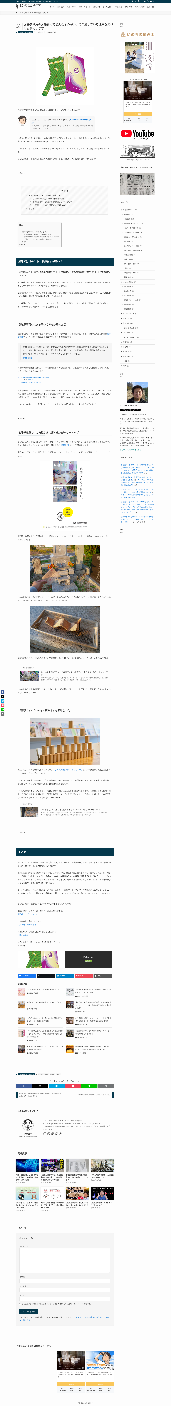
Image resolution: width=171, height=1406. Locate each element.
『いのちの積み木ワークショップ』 (68, 770)
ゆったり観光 (129, 282)
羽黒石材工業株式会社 (27, 925)
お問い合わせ (23, 935)
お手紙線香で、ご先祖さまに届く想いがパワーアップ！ (53, 202)
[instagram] (138, 1)
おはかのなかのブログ (29, 7)
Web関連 (128, 214)
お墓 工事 (129, 219)
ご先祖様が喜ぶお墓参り (25, 32)
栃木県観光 (129, 295)
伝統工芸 (127, 318)
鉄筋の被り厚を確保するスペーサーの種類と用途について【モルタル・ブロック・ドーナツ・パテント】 (137, 519)
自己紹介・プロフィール (28, 914)
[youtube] (144, 1)
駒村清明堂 (27, 358)
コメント (23, 1246)
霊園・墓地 (129, 277)
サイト (21, 1295)
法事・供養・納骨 (131, 264)
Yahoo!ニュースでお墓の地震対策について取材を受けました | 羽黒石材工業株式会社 (137, 482)
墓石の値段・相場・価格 (134, 250)
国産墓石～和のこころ (133, 237)
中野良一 (28, 1134)
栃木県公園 (129, 291)
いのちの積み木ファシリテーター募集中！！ (43, 989)
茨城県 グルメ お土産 (132, 300)
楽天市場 (24, 382)
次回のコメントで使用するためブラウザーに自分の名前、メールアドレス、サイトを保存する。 (57, 1304)
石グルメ (127, 352)
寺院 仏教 (128, 332)
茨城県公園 (129, 304)
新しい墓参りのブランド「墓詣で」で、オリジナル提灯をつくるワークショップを (74, 673)
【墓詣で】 (65, 445)
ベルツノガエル (130, 314)
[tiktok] (141, 1)
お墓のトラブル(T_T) (132, 228)
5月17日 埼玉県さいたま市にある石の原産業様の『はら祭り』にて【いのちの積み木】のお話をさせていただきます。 (45, 1034)
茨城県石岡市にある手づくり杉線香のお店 (48, 199)
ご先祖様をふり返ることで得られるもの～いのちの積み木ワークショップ (71, 810)
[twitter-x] (135, 1)
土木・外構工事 (131, 328)
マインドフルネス (131, 337)
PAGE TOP (165, 1362)
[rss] (147, 1)
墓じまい (128, 241)
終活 (126, 366)
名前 (22, 1277)
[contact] (150, 1)
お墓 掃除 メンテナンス (133, 223)
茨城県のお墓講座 (131, 273)
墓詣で (59, 1074)
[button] (24, 1086)
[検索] (153, 1)
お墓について (130, 210)
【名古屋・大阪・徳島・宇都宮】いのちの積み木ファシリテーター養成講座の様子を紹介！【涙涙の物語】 (93, 1005)
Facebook (74, 120)
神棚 (126, 361)
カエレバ (30, 379)
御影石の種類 (130, 259)
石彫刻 (127, 268)
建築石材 (127, 342)
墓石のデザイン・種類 (133, 246)
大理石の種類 (130, 255)
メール (22, 1286)
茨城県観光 (129, 309)
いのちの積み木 (43, 1074)
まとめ (31, 209)
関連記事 (22, 244)
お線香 (52, 1074)
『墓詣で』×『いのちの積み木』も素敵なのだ (49, 205)
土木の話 (128, 323)
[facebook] (132, 1)
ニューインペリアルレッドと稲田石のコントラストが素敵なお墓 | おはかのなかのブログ (137, 470)
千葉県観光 (129, 286)
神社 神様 (128, 356)
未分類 (127, 347)
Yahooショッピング (35, 382)
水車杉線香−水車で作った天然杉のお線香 (35, 377)
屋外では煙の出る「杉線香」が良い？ (44, 195)
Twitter (82, 120)
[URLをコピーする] (106, 1086)
